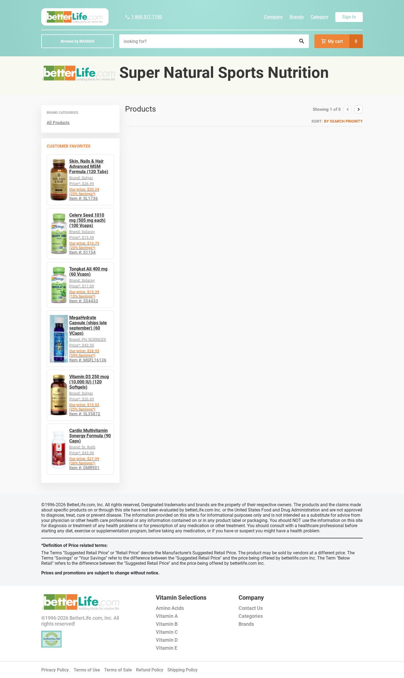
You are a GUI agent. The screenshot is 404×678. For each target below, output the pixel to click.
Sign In (349, 17)
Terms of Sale (118, 670)
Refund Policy (149, 670)
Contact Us (251, 608)
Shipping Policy (182, 670)
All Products (58, 122)
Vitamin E (166, 648)
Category (319, 17)
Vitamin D (167, 640)
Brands (297, 17)
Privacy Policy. (55, 670)
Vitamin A (167, 616)
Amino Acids (170, 608)
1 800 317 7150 (146, 17)
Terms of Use (87, 670)
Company (273, 17)
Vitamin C (167, 632)
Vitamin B (167, 624)
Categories (251, 616)
